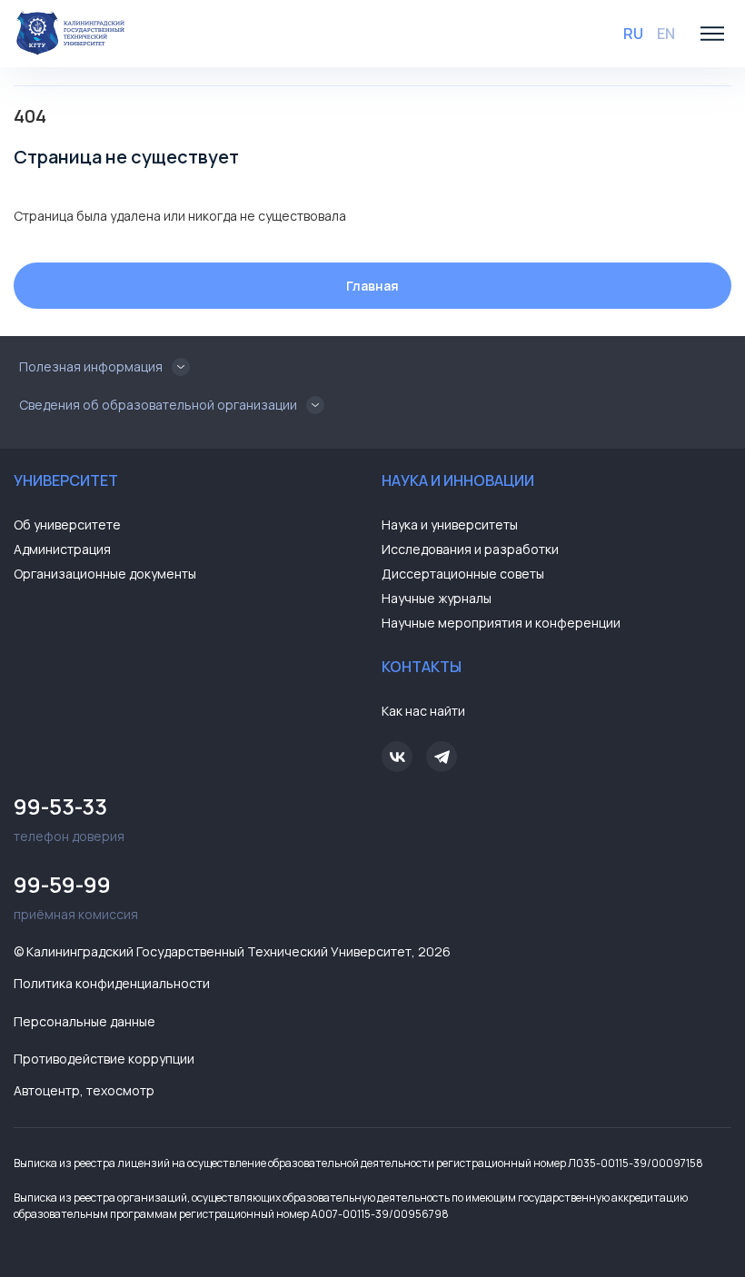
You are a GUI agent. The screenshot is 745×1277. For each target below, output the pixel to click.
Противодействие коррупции (104, 1058)
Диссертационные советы (463, 573)
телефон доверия (69, 818)
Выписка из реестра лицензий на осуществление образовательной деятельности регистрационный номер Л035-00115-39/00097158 (358, 1163)
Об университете (67, 524)
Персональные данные (84, 1021)
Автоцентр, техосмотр (84, 1090)
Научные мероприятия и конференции (501, 622)
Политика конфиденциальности (112, 983)
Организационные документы (105, 573)
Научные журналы (437, 598)
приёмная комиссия (76, 896)
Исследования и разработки (470, 549)
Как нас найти (423, 710)
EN (666, 34)
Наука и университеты (450, 524)
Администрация (62, 549)
